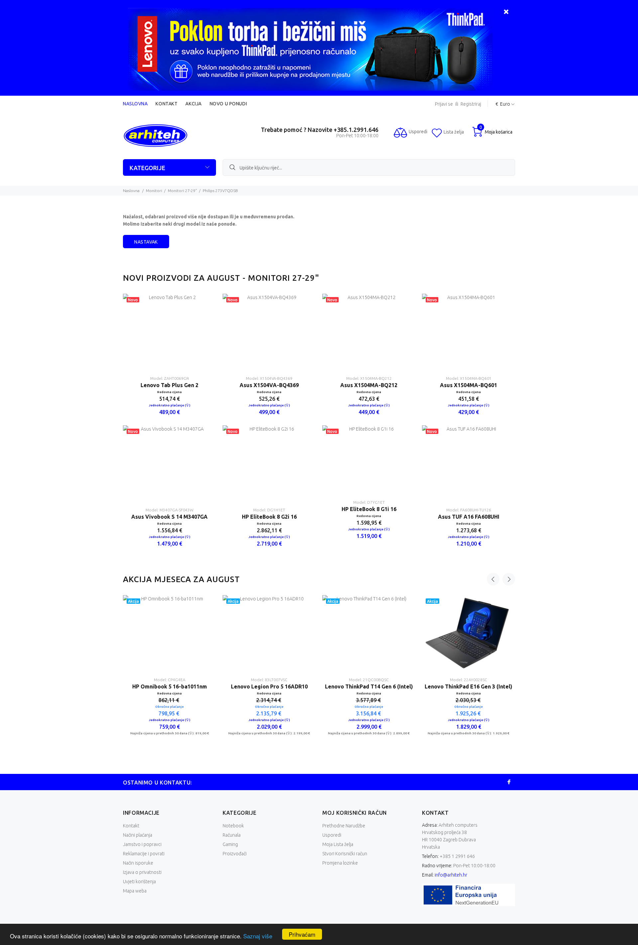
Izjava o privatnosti (142, 872)
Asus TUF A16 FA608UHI (468, 517)
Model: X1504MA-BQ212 (369, 378)
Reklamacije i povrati (143, 853)
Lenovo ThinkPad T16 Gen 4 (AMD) (269, 686)
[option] (169, 425)
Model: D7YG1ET (369, 502)
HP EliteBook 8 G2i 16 (269, 517)
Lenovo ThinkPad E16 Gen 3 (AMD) (170, 686)
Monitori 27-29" (182, 190)
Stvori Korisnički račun (344, 853)
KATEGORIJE (147, 167)
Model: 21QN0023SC (269, 680)
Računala (232, 835)
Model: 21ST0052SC (169, 680)
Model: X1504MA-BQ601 (468, 378)
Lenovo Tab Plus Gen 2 (169, 385)
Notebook (233, 825)
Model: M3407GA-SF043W (169, 510)
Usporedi (331, 835)
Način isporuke (138, 863)
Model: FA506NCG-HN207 (468, 680)
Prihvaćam (302, 934)
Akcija (193, 103)
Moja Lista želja (337, 844)
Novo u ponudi (228, 103)
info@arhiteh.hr (451, 875)
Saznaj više (257, 936)
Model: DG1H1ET (269, 510)
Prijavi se (444, 104)
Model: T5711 (369, 680)
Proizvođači (235, 853)
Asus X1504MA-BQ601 (468, 385)
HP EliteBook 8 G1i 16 (369, 509)
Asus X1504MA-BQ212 (368, 385)
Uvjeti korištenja (139, 881)
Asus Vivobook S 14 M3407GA (169, 517)
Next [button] (508, 579)
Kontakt (166, 103)
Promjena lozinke (340, 863)
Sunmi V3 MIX (369, 686)
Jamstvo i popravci (142, 844)
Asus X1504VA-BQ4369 (269, 385)
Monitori (154, 190)
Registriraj (471, 104)
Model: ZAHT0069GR (169, 378)
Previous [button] (493, 579)
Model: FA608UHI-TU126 (468, 510)
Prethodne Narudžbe (343, 825)
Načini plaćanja (137, 835)
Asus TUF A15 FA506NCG (468, 686)
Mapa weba (135, 890)
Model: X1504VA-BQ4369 (269, 378)
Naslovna (135, 103)
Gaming (230, 844)
